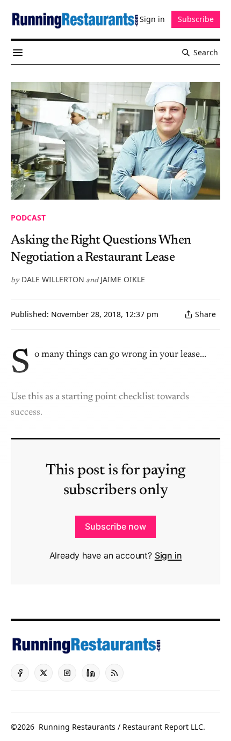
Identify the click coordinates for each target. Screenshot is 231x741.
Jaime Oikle (122, 279)
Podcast (28, 217)
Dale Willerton (52, 279)
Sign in (168, 555)
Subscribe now (115, 526)
